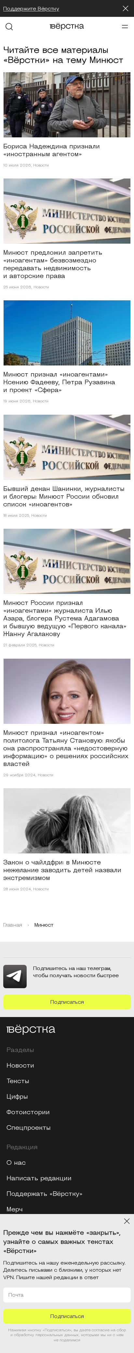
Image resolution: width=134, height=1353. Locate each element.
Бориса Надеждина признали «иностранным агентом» (51, 150)
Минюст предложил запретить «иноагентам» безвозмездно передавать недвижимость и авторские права (52, 264)
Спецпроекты (29, 1127)
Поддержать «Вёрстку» (45, 1193)
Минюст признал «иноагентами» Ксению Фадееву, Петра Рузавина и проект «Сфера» (59, 382)
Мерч (15, 1209)
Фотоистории (28, 1112)
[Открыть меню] (125, 26)
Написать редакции (39, 1178)
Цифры (17, 1096)
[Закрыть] (125, 8)
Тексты (18, 1081)
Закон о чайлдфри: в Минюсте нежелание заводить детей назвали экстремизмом (62, 870)
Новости (41, 165)
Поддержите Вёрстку (31, 8)
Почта (15, 1295)
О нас (16, 1162)
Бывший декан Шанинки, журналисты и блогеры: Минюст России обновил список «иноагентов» (64, 496)
